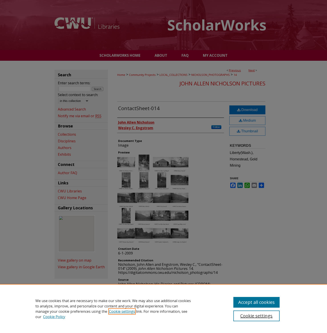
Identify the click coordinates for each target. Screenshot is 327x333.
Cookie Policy (54, 316)
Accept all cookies (256, 302)
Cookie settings (122, 311)
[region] (163, 308)
